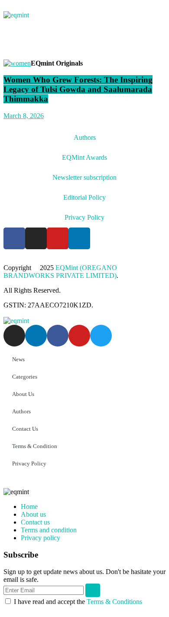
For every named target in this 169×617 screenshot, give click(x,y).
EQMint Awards (84, 157)
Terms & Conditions (114, 601)
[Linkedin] (79, 238)
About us (33, 514)
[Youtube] (57, 238)
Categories (24, 376)
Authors (85, 137)
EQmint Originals (57, 63)
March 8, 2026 (23, 115)
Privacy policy (40, 537)
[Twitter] (101, 335)
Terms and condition (49, 530)
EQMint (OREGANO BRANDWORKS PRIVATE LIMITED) (60, 271)
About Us (23, 394)
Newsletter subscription (84, 177)
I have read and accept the (78, 601)
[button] (84, 43)
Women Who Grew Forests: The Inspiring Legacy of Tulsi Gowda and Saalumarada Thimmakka (78, 89)
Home (29, 506)
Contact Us (25, 429)
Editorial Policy (84, 197)
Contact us (35, 522)
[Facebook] (14, 238)
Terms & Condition (34, 446)
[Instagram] (36, 238)
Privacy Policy (84, 217)
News (18, 359)
